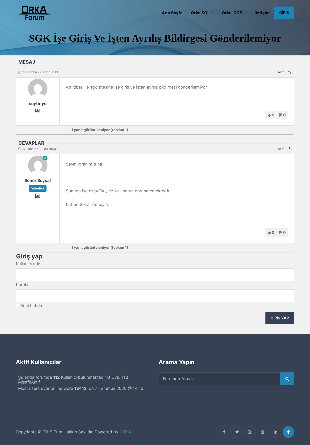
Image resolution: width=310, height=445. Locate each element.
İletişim (262, 12)
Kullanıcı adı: (28, 263)
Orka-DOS (232, 12)
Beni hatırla (31, 305)
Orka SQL (200, 12)
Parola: (23, 284)
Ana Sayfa (172, 12)
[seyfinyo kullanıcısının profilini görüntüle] (37, 96)
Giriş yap (280, 318)
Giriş (284, 12)
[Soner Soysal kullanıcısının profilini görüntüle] (37, 173)
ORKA (125, 432)
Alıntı (281, 72)
